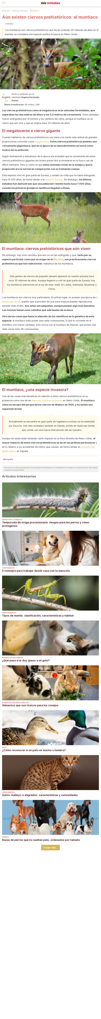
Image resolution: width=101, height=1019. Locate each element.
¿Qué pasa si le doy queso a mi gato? (26, 660)
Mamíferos (34, 11)
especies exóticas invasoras (47, 400)
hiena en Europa (53, 179)
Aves (4, 747)
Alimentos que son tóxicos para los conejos (30, 705)
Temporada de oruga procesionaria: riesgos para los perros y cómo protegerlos (45, 524)
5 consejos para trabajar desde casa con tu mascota (36, 570)
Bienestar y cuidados (12, 520)
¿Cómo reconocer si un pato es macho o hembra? (34, 750)
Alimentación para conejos (15, 702)
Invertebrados (9, 613)
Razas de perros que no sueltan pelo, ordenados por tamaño (41, 840)
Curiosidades (8, 568)
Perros (5, 837)
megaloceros (42, 141)
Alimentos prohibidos (12, 658)
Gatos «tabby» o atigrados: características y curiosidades (40, 795)
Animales (6, 11)
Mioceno (58, 259)
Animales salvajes (20, 11)
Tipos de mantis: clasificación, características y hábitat (38, 615)
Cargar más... (50, 847)
